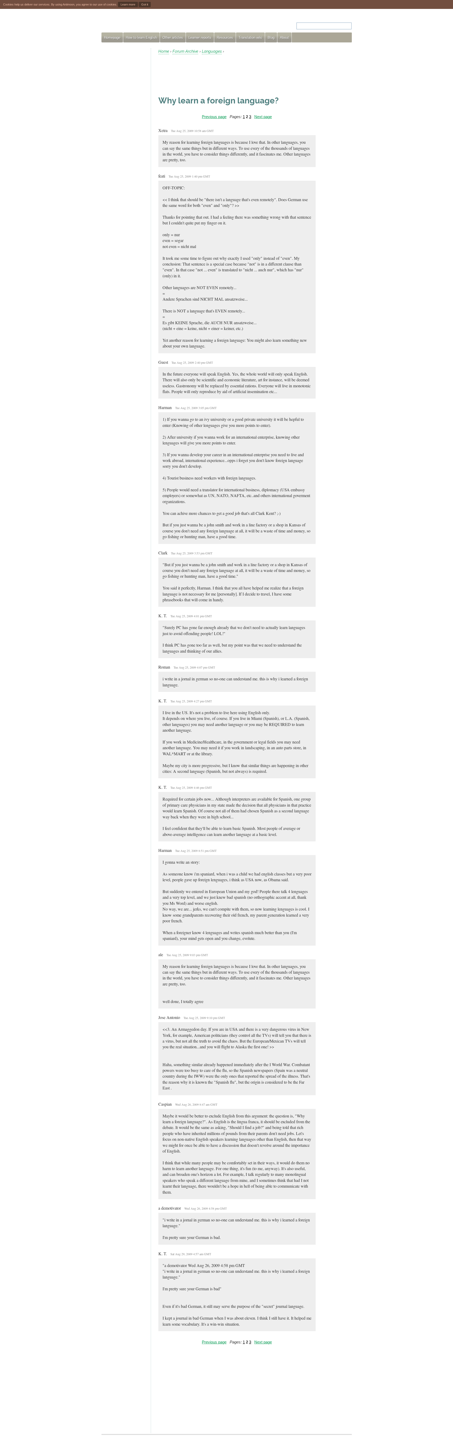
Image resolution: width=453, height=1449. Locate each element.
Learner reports (199, 38)
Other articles (173, 38)
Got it (144, 4)
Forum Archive (185, 51)
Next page (263, 116)
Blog (271, 38)
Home (163, 51)
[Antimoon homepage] (149, 23)
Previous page (214, 116)
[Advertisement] (124, 126)
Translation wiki (250, 38)
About (284, 38)
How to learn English (141, 38)
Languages (212, 51)
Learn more (128, 4)
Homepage (112, 38)
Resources (225, 38)
